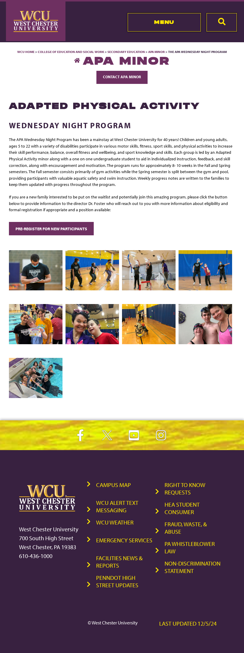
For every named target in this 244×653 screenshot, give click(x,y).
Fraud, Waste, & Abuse (186, 527)
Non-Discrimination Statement (192, 567)
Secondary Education (126, 52)
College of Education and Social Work (71, 52)
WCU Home (26, 52)
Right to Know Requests (185, 488)
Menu (164, 22)
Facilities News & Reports (119, 561)
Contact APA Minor (122, 76)
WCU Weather (115, 522)
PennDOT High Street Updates (117, 581)
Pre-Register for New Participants (51, 228)
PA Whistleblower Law (190, 547)
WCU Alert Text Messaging (117, 506)
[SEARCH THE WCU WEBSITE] (222, 22)
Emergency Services (124, 540)
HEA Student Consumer (182, 508)
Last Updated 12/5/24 (188, 623)
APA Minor (156, 52)
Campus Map (113, 484)
